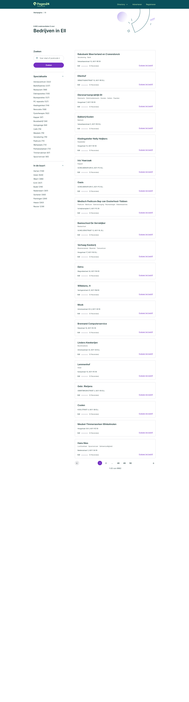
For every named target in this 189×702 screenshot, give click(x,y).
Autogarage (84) (40, 125)
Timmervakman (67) (41, 153)
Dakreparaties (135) (41, 93)
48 (118, 463)
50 (130, 463)
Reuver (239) (38, 206)
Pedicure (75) (39, 141)
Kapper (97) (38, 117)
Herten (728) (38, 171)
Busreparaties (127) (41, 97)
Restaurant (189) (40, 90)
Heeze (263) (38, 202)
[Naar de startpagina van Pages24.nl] (41, 4)
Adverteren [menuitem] (137, 4)
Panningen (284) (40, 198)
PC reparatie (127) (41, 101)
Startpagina (37, 12)
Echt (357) (37, 183)
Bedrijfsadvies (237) (41, 86)
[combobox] (48, 58)
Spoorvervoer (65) (41, 157)
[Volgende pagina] (153, 463)
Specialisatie (40, 76)
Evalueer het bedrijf (146, 65)
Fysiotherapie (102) (41, 113)
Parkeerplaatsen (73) (42, 149)
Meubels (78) (38, 133)
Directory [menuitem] (121, 4)
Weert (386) (38, 179)
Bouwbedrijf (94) (40, 121)
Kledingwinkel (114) (41, 105)
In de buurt (39, 165)
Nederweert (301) (40, 191)
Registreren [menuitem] (151, 4)
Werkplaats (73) (40, 145)
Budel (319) (38, 187)
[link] (115, 59)
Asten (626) (38, 175)
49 (124, 463)
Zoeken (49, 65)
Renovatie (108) (39, 109)
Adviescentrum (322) (42, 82)
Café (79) (37, 129)
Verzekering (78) (40, 137)
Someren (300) (39, 195)
